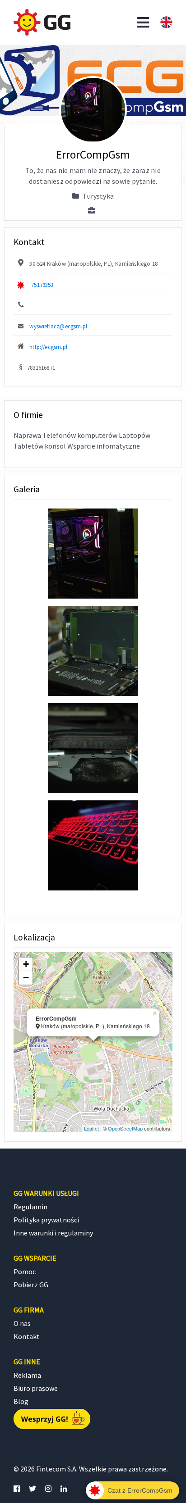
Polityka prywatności (46, 1219)
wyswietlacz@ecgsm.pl (58, 326)
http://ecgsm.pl (48, 346)
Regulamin (30, 1206)
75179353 (42, 284)
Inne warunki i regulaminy (53, 1232)
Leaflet (91, 1128)
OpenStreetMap (125, 1128)
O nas (22, 1323)
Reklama (27, 1375)
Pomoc (25, 1271)
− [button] (26, 977)
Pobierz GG (31, 1284)
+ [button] (26, 964)
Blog (21, 1401)
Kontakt (27, 1336)
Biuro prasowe (36, 1388)
